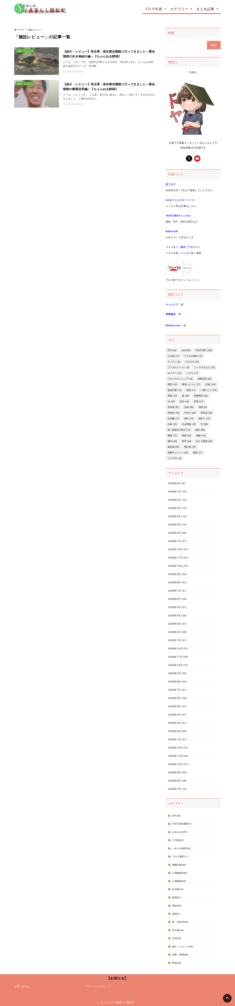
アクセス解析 (193, 355)
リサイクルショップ (180, 378)
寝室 (191, 390)
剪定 (172, 384)
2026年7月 (177, 491)
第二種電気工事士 (179, 429)
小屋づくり (209, 390)
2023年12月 (178, 747)
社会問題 (189, 424)
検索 (171, 33)
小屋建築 (179, 881)
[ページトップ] (227, 998)
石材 (172, 424)
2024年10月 (178, 665)
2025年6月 (177, 599)
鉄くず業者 (204, 441)
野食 (176, 962)
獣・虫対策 (180, 921)
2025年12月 (178, 549)
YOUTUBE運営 (182, 823)
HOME (21, 29)
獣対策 (206, 412)
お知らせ (179, 832)
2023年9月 (177, 772)
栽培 (176, 897)
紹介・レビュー (182, 946)
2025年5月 (177, 607)
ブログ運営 (180, 856)
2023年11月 (178, 755)
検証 (176, 905)
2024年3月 (177, 722)
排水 (184, 401)
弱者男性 (201, 395)
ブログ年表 (153, 8)
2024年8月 (177, 681)
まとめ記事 (205, 8)
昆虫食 (173, 407)
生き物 (178, 930)
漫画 (176, 913)
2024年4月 (177, 714)
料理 (198, 401)
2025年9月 (177, 574)
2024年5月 (177, 706)
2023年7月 (177, 789)
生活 (176, 938)
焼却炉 (173, 412)
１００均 (174, 458)
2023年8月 (177, 780)
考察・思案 (180, 954)
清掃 (202, 407)
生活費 (173, 418)
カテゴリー (179, 8)
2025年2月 (177, 632)
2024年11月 (178, 656)
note (185, 350)
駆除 (197, 452)
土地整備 (179, 872)
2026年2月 (177, 532)
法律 (188, 407)
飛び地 (190, 446)
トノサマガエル (204, 367)
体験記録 (204, 378)
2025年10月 (178, 565)
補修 (200, 435)
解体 (172, 441)
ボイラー (174, 373)
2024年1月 (177, 739)
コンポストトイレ (178, 367)
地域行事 (174, 390)
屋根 (172, 395)
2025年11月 (178, 557)
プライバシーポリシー (98, 986)
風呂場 (173, 446)
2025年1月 (177, 640)
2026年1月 (177, 541)
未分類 (178, 889)
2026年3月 (177, 524)
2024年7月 (177, 689)
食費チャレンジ (178, 452)
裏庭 (186, 435)
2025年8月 (177, 582)
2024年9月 (177, 673)
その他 (178, 840)
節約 (200, 429)
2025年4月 (177, 615)
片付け (190, 412)
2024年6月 (177, 698)
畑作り (204, 418)
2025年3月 (177, 623)
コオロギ (192, 361)
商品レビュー (191, 384)
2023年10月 (178, 764)
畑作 (188, 418)
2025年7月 (177, 590)
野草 (186, 441)
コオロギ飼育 (181, 848)
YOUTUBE (203, 350)
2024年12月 (178, 648)
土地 (210, 384)
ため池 (173, 355)
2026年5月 (177, 508)
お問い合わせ (22, 986)
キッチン (174, 361)
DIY (172, 350)
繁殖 (172, 435)
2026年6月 (177, 499)
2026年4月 (177, 516)
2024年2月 (177, 731)
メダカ (192, 373)
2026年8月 (176, 483)
